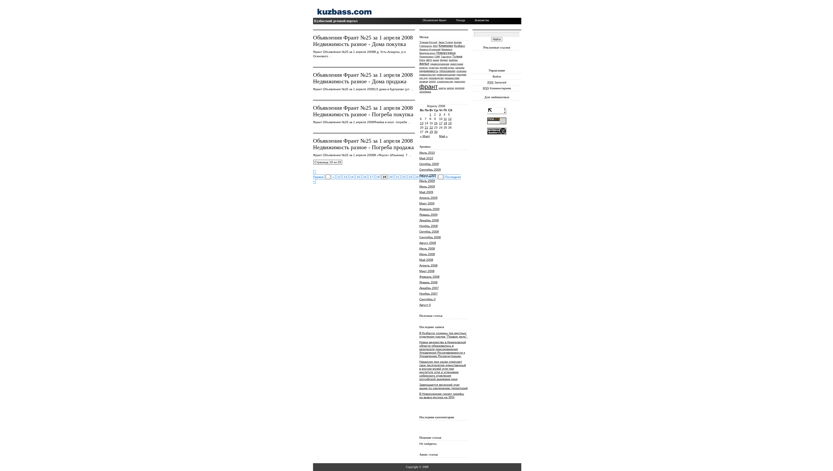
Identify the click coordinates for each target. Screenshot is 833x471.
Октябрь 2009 (429, 164)
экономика (425, 91)
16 (365, 177)
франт (428, 86)
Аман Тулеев (446, 42)
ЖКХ (435, 46)
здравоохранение (439, 64)
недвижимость (428, 71)
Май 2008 (426, 260)
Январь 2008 (428, 282)
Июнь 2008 (427, 254)
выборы (453, 60)
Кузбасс (459, 45)
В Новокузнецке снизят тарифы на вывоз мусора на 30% (441, 395)
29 (431, 132)
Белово (458, 42)
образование (447, 71)
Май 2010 (426, 158)
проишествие (452, 78)
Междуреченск (427, 53)
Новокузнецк (446, 53)
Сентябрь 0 (427, 299)
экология (459, 88)
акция (436, 60)
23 (410, 177)
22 (404, 177)
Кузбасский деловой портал (335, 21)
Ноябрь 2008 (428, 226)
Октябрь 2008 (429, 231)
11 (445, 119)
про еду (423, 78)
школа (450, 88)
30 (436, 132)
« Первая (318, 175)
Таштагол (446, 56)
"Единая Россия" (428, 42)
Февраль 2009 (429, 209)
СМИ (437, 56)
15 (358, 177)
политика (461, 71)
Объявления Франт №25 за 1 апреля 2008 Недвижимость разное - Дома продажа (363, 78)
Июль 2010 (427, 152)
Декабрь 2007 (429, 288)
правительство (427, 74)
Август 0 (425, 305)
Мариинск (446, 49)
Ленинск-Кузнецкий (430, 49)
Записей (496, 82)
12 (339, 177)
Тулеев (457, 56)
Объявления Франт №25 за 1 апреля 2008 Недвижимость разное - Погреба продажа (363, 144)
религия (423, 81)
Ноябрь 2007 (428, 293)
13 (345, 177)
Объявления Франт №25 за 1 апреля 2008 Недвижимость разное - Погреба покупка (363, 111)
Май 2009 (426, 192)
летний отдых (446, 67)
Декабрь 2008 (429, 220)
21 (397, 177)
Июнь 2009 (427, 186)
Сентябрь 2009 (430, 169)
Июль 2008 (427, 248)
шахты (442, 88)
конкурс (423, 67)
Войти (497, 76)
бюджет (444, 60)
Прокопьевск (426, 56)
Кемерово (446, 45)
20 (391, 177)
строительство (445, 81)
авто (429, 60)
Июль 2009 (427, 181)
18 (378, 177)
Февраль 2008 (429, 276)
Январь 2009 (428, 214)
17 (371, 177)
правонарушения (446, 74)
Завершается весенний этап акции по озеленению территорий (443, 386)
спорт (432, 81)
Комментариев (497, 88)
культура (434, 67)
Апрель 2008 (428, 265)
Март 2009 (427, 203)
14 (352, 177)
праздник (461, 74)
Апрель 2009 (428, 198)
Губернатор (425, 46)
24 (417, 177)
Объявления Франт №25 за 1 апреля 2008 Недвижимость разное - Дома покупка (363, 40)
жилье (424, 63)
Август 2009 (427, 175)
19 (450, 123)
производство (436, 78)
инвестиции (456, 64)
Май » (443, 136)
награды (459, 67)
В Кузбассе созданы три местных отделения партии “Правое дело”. (443, 334)
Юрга (422, 60)
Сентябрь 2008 (430, 237)
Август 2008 (427, 243)
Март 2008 (427, 271)
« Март (425, 136)
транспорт (459, 81)
